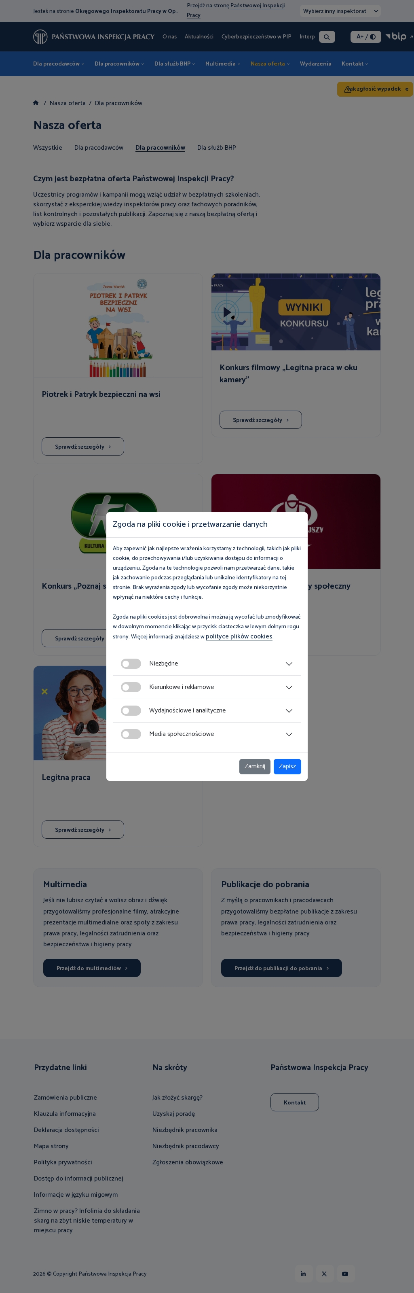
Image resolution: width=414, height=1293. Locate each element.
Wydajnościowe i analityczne (187, 710)
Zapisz (287, 766)
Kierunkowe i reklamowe (181, 687)
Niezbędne (163, 663)
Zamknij (255, 766)
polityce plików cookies (239, 636)
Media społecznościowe (181, 734)
